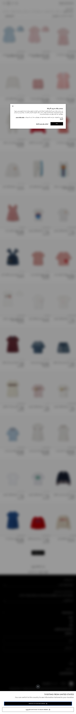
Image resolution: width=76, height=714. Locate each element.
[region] (38, 116)
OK (57, 123)
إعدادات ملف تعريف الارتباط (42, 124)
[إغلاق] (13, 106)
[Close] (38, 686)
